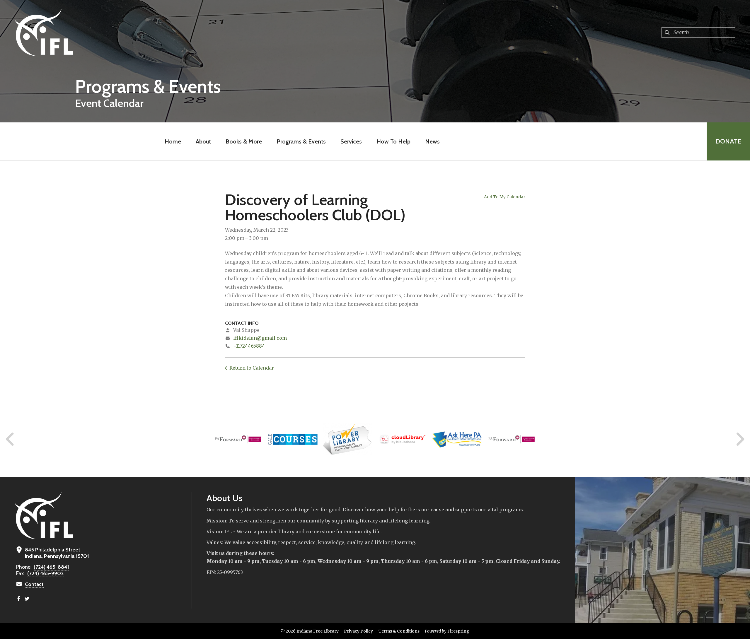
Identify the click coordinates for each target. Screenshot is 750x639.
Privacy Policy (358, 631)
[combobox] (698, 32)
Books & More (244, 141)
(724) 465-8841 (51, 567)
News (432, 141)
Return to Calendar (251, 368)
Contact (34, 584)
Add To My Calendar (504, 196)
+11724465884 (249, 346)
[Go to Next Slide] (739, 439)
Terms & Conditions (399, 631)
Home (173, 141)
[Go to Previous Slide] (10, 439)
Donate (728, 141)
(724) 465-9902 (45, 573)
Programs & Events (301, 141)
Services (351, 141)
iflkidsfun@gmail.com (260, 338)
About (203, 141)
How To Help (393, 141)
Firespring (458, 631)
